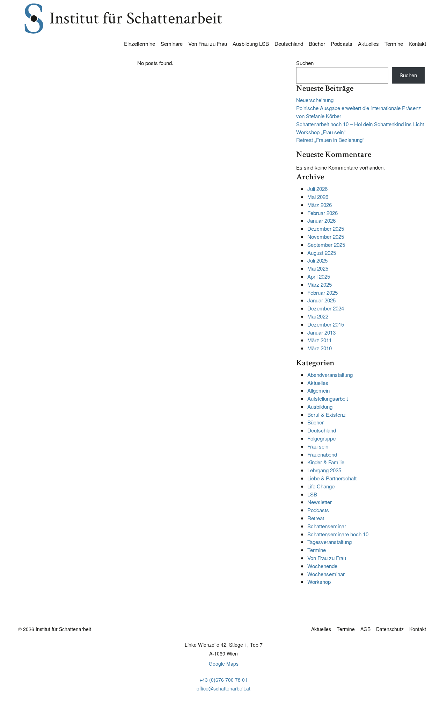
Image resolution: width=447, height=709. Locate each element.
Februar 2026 (322, 212)
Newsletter (319, 502)
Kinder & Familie (325, 462)
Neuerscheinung (315, 99)
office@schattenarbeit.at (223, 688)
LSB (312, 494)
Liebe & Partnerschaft (332, 478)
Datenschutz (390, 628)
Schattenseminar (326, 526)
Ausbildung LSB (251, 43)
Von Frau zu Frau (207, 43)
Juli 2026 (317, 188)
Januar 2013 (321, 332)
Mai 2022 (317, 316)
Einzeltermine (139, 43)
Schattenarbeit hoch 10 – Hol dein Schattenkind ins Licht (360, 124)
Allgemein (318, 390)
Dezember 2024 (325, 308)
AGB (365, 628)
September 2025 (326, 244)
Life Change (321, 486)
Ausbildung (319, 406)
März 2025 (319, 284)
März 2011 (319, 340)
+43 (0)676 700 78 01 (223, 679)
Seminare (172, 43)
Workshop (319, 581)
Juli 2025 (317, 260)
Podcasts (341, 43)
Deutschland (288, 43)
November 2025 (325, 236)
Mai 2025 (317, 268)
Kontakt (417, 43)
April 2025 (318, 276)
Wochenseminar (326, 574)
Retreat (315, 518)
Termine (393, 43)
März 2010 (319, 348)
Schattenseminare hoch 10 (337, 534)
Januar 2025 (321, 300)
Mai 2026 (317, 196)
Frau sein (317, 446)
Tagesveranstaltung (329, 541)
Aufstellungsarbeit (327, 398)
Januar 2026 (321, 220)
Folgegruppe (321, 438)
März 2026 (319, 204)
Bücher (317, 43)
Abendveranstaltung (330, 374)
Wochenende (322, 566)
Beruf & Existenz (326, 414)
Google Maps (224, 663)
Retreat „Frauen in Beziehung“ (330, 139)
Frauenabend (322, 454)
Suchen (305, 62)
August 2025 (321, 252)
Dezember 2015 (325, 324)
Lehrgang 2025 (324, 470)
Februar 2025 (322, 292)
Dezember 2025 (325, 228)
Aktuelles (368, 43)
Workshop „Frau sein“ (320, 132)
